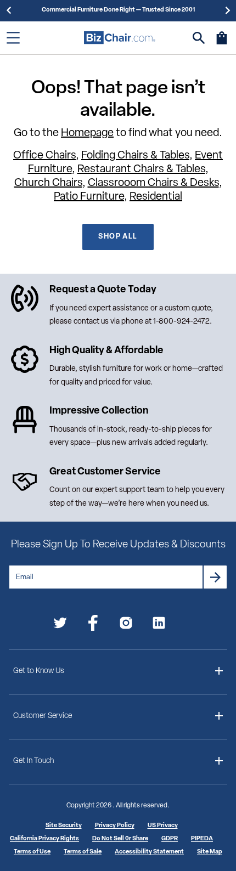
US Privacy (163, 826)
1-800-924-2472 (181, 322)
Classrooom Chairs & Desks (153, 183)
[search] (199, 38)
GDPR (169, 839)
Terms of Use (32, 852)
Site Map (209, 852)
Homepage (87, 133)
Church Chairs (48, 183)
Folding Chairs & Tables (135, 155)
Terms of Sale (83, 852)
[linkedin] (159, 625)
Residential (156, 196)
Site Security (64, 826)
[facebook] (93, 625)
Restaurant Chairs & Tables (141, 169)
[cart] (221, 43)
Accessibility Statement (149, 852)
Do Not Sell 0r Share (120, 839)
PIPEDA (202, 839)
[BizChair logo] (119, 37)
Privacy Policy (114, 826)
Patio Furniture (89, 196)
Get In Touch (33, 761)
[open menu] (13, 37)
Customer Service (42, 716)
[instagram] (126, 625)
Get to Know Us (38, 671)
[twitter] (60, 625)
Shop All (117, 236)
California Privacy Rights (44, 839)
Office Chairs (44, 155)
